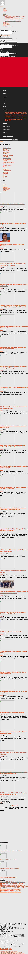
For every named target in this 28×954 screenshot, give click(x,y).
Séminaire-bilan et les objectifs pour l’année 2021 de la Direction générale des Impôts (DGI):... (13, 347)
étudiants (19, 892)
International (7, 159)
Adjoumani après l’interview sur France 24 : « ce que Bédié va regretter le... (13, 692)
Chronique (6, 151)
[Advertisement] (14, 72)
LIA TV (4, 163)
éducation (12, 892)
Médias (4, 168)
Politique (4, 9)
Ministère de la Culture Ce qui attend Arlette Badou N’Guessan (12, 245)
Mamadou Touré (22, 887)
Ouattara (2, 889)
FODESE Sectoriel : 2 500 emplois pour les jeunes (8, 859)
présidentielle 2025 (5, 890)
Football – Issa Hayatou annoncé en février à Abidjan (12, 204)
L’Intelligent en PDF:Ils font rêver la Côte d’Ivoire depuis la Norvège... (11, 851)
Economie (5, 10)
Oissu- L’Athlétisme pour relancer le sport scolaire (12, 712)
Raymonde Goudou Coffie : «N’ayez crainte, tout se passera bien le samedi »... (13, 285)
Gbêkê (16, 885)
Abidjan (1, 882)
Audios (5, 149)
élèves (16, 892)
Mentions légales (6, 24)
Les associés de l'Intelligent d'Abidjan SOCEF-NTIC (9, 951)
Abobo (4, 882)
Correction (5, 22)
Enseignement (7, 158)
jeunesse (22, 886)
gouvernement (20, 885)
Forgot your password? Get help (6, 50)
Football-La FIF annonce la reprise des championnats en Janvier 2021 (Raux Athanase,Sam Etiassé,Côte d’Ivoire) (13, 306)
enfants (8, 885)
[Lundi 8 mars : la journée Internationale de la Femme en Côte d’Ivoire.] (7, 568)
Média (4, 166)
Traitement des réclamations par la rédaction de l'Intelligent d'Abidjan (12, 953)
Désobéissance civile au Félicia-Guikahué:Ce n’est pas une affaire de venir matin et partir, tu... (13, 793)
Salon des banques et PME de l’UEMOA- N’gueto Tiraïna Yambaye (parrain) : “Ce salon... (12, 264)
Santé (4, 175)
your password (15, 32)
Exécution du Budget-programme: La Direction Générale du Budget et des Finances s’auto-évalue (14, 592)
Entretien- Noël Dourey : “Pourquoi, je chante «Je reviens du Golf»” (13, 651)
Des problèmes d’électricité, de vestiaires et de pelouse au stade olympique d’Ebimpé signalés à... (13, 367)
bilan (24, 882)
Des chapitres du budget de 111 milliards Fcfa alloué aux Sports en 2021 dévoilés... (13, 672)
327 (3, 802)
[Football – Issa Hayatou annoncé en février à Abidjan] (7, 201)
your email (14, 39)
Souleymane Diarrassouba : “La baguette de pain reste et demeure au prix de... (13, 426)
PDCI (8, 889)
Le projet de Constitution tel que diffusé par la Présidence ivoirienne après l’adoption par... (13, 529)
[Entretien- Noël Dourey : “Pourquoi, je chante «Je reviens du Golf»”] (6, 648)
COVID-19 (11, 883)
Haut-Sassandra (6, 886)
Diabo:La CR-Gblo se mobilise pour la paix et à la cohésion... (9, 868)
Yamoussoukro (3, 892)
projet (19, 889)
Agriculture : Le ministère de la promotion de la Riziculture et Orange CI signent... (14, 466)
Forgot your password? (5, 35)
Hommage (12, 886)
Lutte (4, 887)
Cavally (8, 883)
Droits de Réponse (6, 23)
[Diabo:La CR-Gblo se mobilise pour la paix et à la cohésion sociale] (3, 866)
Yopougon (9, 892)
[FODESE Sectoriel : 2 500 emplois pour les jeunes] (3, 857)
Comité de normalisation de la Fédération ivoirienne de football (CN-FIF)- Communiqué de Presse (13, 508)
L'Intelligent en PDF (8, 162)
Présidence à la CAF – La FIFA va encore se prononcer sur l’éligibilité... (13, 753)
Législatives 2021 (9, 887)
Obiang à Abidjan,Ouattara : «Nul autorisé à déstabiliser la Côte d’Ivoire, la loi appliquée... (13, 487)
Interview (5, 161)
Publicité (5, 173)
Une (3, 185)
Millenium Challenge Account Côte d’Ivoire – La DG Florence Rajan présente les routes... (14, 326)
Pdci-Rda (10, 889)
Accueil (4, 8)
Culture (4, 14)
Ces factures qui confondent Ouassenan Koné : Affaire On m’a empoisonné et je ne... (13, 732)
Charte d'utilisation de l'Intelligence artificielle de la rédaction (11, 952)
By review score (6, 189)
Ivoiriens (15, 886)
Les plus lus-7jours (6, 188)
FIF (14, 885)
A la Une (1, 206)
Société (4, 11)
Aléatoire (4, 190)
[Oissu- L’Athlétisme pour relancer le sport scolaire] (7, 709)
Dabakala (24, 883)
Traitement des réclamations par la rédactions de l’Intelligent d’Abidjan (16, 112)
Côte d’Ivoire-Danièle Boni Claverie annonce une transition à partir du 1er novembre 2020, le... (13, 772)
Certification (5, 15)
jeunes (18, 886)
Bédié (6, 883)
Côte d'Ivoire (18, 883)
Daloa (1, 885)
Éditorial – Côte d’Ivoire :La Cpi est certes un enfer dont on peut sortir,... (14, 388)
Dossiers (5, 153)
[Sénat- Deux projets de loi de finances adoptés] (7, 629)
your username (15, 31)
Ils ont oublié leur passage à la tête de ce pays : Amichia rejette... (13, 224)
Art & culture (7, 148)
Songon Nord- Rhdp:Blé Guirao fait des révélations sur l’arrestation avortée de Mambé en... (13, 613)
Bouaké (2, 883)
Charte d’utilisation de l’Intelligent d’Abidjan (14, 18)
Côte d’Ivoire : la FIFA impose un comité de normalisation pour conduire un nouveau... (13, 407)
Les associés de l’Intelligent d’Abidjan (13, 19)
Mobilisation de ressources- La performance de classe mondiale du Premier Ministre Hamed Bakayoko (12, 446)
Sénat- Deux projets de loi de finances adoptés (11, 632)
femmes (12, 885)
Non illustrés (7, 171)
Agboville (8, 882)
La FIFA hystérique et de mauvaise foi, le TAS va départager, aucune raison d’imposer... (13, 550)
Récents (4, 184)
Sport (4, 12)
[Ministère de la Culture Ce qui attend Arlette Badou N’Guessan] (5, 241)
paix (5, 889)
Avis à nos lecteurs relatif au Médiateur (13, 21)
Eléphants (4, 885)
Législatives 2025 (15, 887)
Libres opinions (7, 165)
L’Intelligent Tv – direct (7, 26)
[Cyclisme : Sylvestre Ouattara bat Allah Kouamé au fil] (3, 875)
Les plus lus (5, 187)
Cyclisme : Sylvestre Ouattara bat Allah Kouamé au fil (8, 877)
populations (15, 889)
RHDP (12, 890)
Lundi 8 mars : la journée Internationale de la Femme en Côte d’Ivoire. (13, 571)
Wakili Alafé (19, 890)
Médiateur (5, 25)
